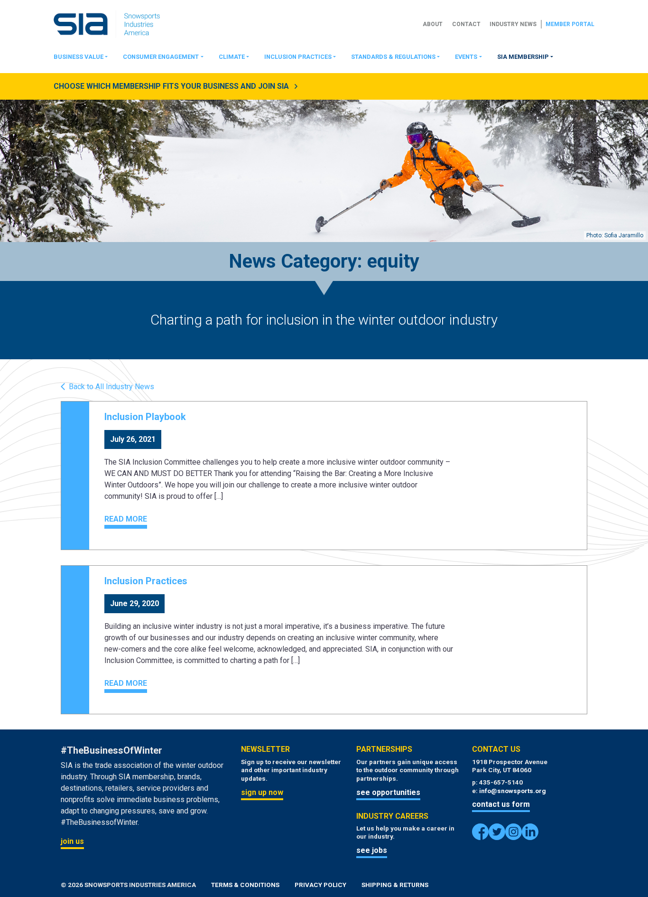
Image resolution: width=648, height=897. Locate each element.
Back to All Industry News (111, 387)
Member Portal (570, 24)
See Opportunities (388, 792)
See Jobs (371, 850)
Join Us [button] (72, 841)
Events (466, 56)
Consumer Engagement (161, 56)
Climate (232, 56)
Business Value (78, 56)
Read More (125, 518)
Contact (466, 24)
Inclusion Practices (298, 56)
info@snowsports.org (512, 790)
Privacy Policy (320, 884)
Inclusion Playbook (145, 416)
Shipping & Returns (394, 884)
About (433, 24)
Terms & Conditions (245, 884)
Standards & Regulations (393, 56)
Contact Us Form (501, 804)
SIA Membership (523, 56)
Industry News (513, 24)
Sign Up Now (262, 792)
